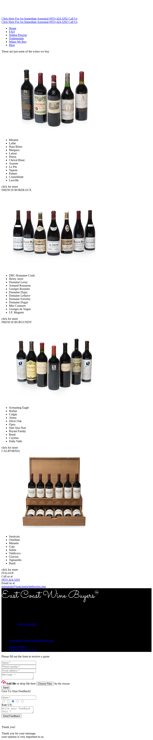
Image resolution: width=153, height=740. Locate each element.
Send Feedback (11, 716)
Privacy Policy (17, 646)
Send (6, 687)
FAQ (12, 31)
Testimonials (16, 38)
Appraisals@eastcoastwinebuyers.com (31, 640)
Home (12, 28)
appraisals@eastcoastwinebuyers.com (23, 586)
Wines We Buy (18, 41)
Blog (12, 45)
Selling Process (18, 35)
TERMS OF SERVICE (23, 650)
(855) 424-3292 (10, 579)
